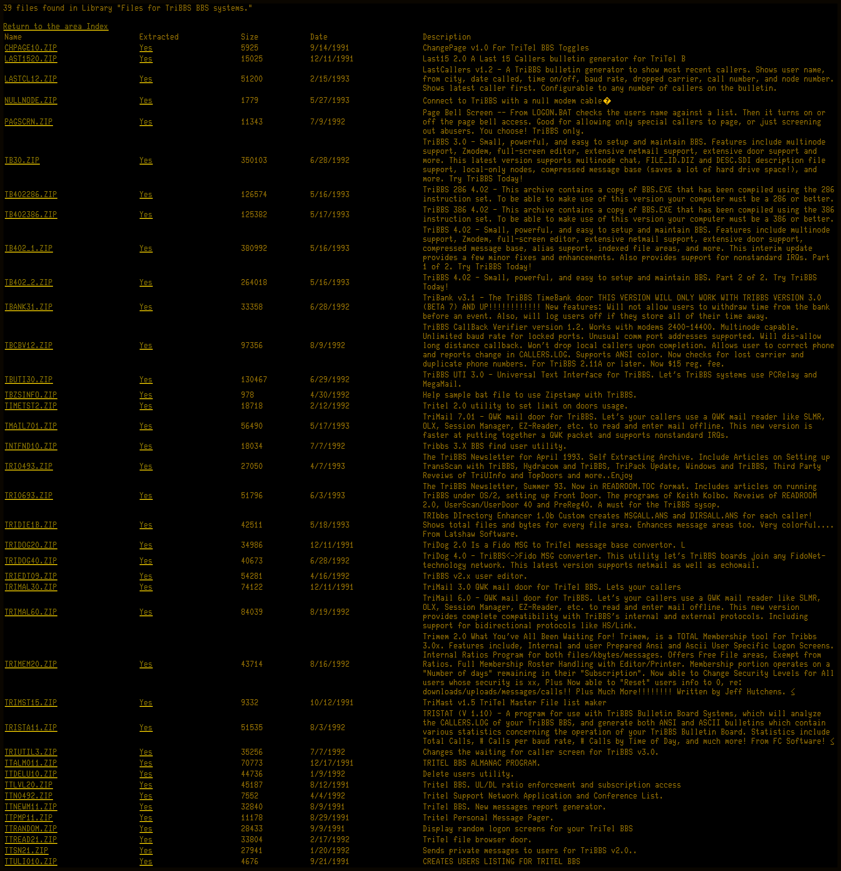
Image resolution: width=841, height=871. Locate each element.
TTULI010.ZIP (31, 861)
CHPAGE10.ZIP (31, 48)
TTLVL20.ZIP (29, 785)
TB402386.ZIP (31, 215)
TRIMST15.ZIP (31, 703)
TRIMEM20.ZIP (31, 664)
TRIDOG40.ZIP (31, 561)
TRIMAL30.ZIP (31, 587)
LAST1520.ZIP (31, 59)
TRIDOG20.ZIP (31, 545)
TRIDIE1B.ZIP (31, 525)
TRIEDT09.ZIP (31, 576)
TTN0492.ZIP (29, 796)
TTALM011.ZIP (31, 763)
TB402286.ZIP (31, 194)
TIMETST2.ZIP (31, 406)
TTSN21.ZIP (27, 850)
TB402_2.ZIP (29, 282)
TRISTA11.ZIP (31, 727)
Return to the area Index (56, 26)
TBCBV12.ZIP (29, 345)
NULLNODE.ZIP (31, 100)
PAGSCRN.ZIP (29, 122)
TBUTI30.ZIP (29, 380)
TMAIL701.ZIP (31, 426)
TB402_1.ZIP (29, 248)
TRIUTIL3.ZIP (31, 752)
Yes (146, 48)
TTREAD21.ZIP (31, 840)
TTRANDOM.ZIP (31, 829)
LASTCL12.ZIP (31, 79)
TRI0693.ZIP (29, 496)
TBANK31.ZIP (29, 307)
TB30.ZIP (22, 160)
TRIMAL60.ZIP (31, 612)
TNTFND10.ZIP (31, 446)
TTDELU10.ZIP (31, 774)
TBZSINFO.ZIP (31, 395)
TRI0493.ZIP (29, 466)
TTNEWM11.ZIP (31, 807)
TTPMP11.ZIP (29, 818)
